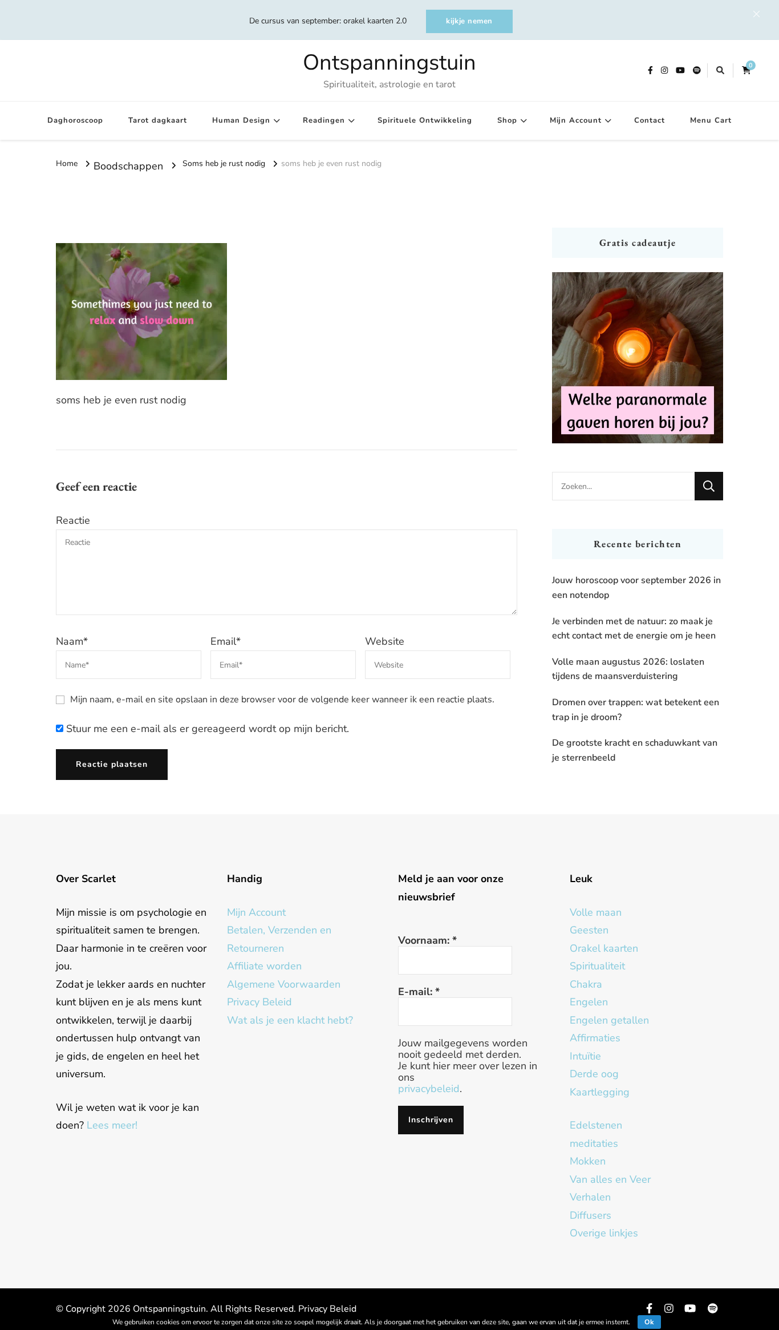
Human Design (241, 120)
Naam (72, 641)
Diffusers (590, 1215)
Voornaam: (427, 940)
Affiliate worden (264, 966)
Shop (507, 120)
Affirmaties (595, 1038)
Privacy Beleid (259, 1002)
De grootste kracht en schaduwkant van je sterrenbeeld (634, 750)
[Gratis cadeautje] (637, 357)
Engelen (589, 1002)
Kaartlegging (600, 1092)
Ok (649, 1322)
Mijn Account (576, 120)
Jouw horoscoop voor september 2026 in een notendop (636, 587)
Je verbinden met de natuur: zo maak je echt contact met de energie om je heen (634, 628)
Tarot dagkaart (157, 120)
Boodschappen (128, 166)
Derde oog (594, 1074)
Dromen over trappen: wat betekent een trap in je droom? (635, 709)
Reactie (73, 520)
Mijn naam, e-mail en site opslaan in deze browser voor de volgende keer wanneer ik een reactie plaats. (282, 699)
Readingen (324, 120)
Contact (649, 120)
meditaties (594, 1143)
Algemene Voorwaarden (283, 984)
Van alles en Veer (610, 1179)
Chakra (586, 984)
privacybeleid (429, 1088)
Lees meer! (112, 1125)
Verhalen (590, 1197)
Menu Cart (711, 120)
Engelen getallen (609, 1020)
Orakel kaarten (604, 948)
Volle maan (596, 912)
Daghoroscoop (75, 120)
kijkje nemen (469, 21)
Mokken (588, 1161)
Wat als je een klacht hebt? (290, 1020)
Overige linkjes (604, 1233)
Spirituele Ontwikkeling (425, 120)
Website (384, 641)
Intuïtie (585, 1056)
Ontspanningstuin (389, 62)
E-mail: (419, 991)
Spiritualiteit (597, 966)
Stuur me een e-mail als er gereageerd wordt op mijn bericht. (206, 728)
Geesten (589, 930)
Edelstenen (596, 1125)
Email (225, 641)
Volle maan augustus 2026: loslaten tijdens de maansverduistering (628, 669)
